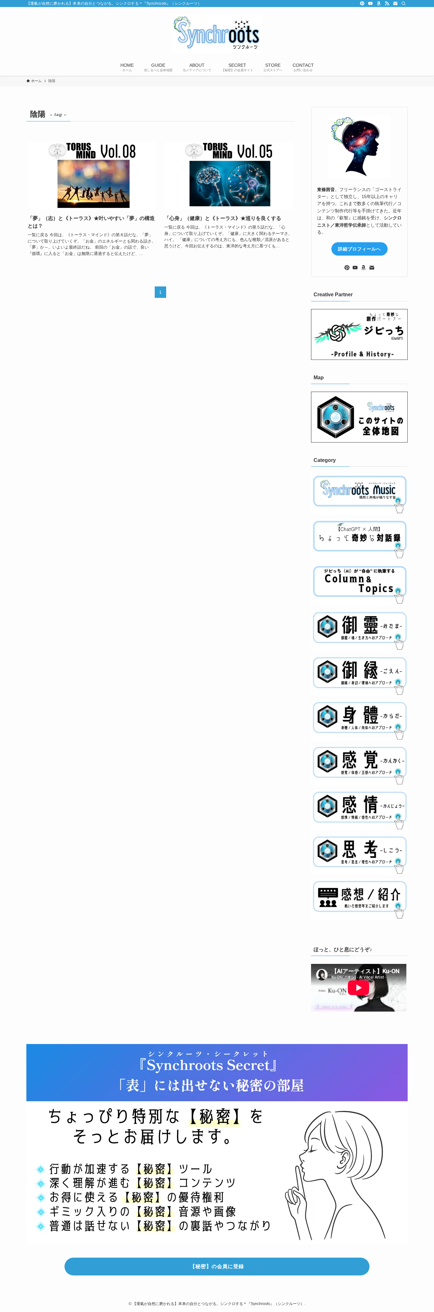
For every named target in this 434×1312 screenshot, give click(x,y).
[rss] (387, 3)
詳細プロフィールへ (359, 248)
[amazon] (379, 3)
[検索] (403, 3)
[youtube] (370, 3)
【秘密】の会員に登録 (217, 1266)
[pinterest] (362, 3)
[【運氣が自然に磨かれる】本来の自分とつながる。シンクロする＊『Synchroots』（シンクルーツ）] (217, 34)
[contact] (395, 3)
